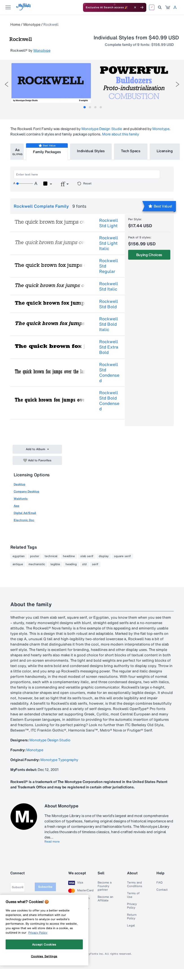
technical (51, 556)
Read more (52, 841)
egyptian (19, 556)
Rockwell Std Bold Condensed (109, 400)
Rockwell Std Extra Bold (108, 346)
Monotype (31, 24)
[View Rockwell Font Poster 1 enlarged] (51, 83)
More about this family (120, 134)
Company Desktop (26, 491)
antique (18, 564)
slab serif (86, 556)
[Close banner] (135, 7)
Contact (162, 890)
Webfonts (21, 498)
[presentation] (6, 84)
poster (34, 556)
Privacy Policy (132, 905)
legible (55, 564)
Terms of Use (133, 895)
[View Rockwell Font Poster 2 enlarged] (134, 83)
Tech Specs (130, 151)
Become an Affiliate (105, 898)
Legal (131, 925)
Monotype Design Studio (101, 128)
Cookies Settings (44, 956)
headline (69, 556)
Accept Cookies (44, 944)
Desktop (19, 484)
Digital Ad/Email (25, 513)
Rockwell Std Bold (108, 304)
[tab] (84, 107)
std (84, 564)
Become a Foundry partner (105, 886)
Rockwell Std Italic (108, 286)
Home (15, 24)
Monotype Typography (59, 759)
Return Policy (132, 916)
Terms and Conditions (134, 884)
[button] (47, 184)
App (16, 506)
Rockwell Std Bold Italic (108, 324)
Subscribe (45, 887)
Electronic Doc (24, 520)
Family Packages (47, 151)
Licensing (165, 151)
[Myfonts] (23, 9)
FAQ (159, 882)
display (104, 556)
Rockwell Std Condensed (109, 372)
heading (71, 564)
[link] (167, 7)
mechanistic (36, 564)
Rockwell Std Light (108, 223)
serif (95, 564)
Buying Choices (149, 254)
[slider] (24, 183)
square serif (122, 556)
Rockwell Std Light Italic (108, 243)
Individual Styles (91, 151)
